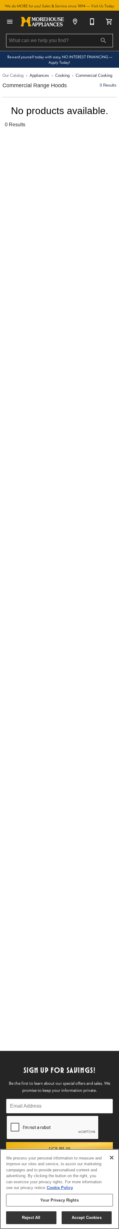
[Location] (75, 21)
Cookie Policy (60, 1187)
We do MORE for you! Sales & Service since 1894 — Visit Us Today (59, 5)
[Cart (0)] (109, 21)
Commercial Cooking (94, 75)
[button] (9, 21)
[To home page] (42, 21)
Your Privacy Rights (59, 1200)
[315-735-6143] (92, 21)
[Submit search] (103, 40)
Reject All (31, 1217)
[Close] (111, 1157)
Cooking (62, 75)
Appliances (39, 75)
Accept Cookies (87, 1217)
